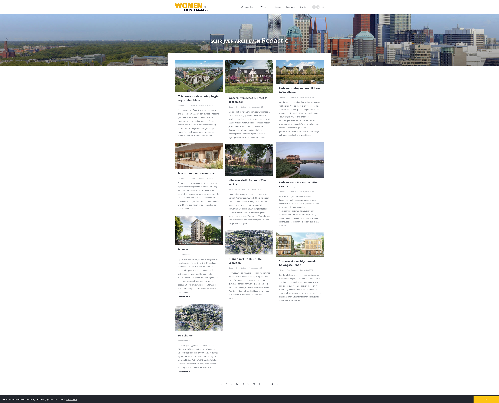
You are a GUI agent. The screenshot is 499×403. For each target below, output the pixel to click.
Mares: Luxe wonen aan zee (196, 173)
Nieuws (181, 105)
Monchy (183, 249)
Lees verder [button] (71, 399)
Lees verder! (206, 230)
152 (271, 384)
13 (237, 384)
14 (243, 384)
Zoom (199, 230)
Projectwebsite (192, 230)
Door (191, 105)
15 (248, 384)
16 (254, 384)
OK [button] (486, 400)
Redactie (275, 40)
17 (260, 384)
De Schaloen (186, 335)
